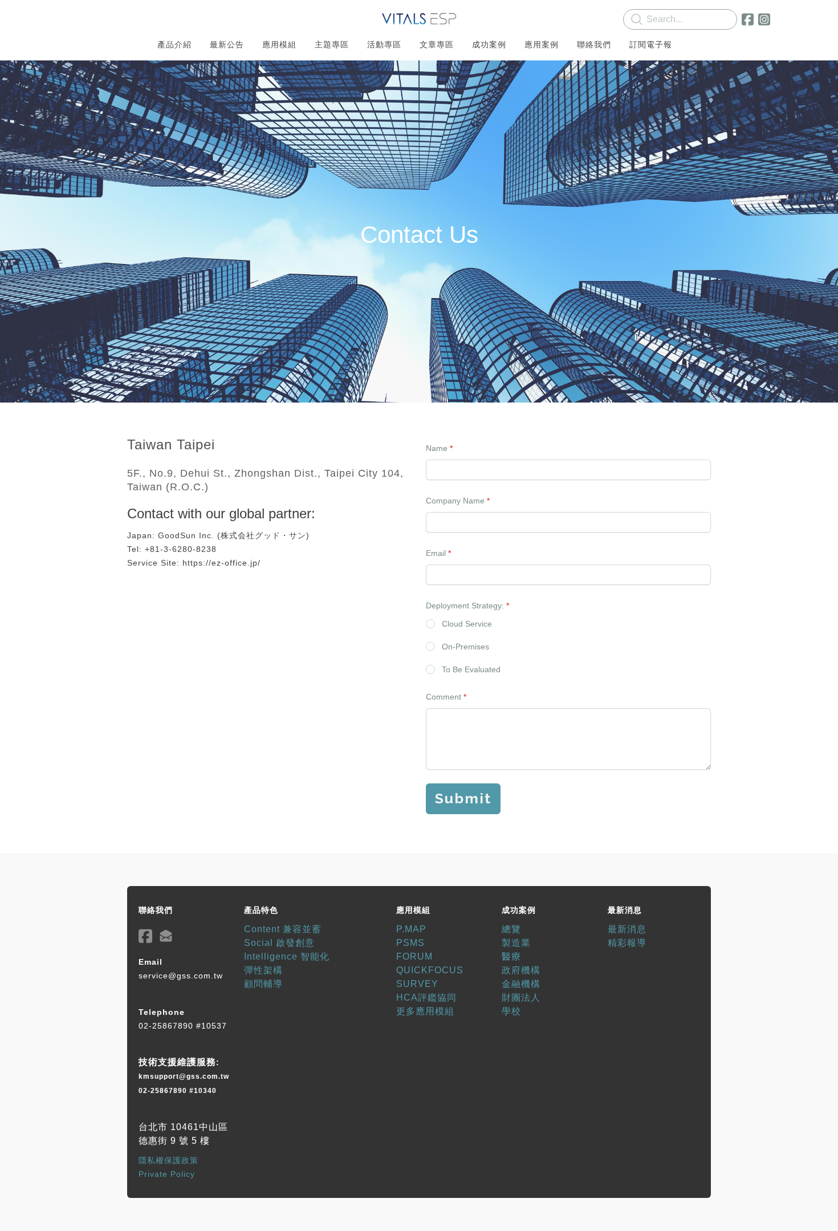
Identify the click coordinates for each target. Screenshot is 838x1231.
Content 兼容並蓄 (283, 929)
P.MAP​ (411, 929)
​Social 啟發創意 (279, 943)
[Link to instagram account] (764, 19)
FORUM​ (414, 956)
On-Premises (465, 646)
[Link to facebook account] (748, 19)
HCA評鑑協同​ (426, 997)
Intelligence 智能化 (286, 956)
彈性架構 (263, 970)
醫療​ (511, 956)
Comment (443, 696)
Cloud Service (467, 623)
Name (437, 448)
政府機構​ (521, 970)
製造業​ (516, 943)
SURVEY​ (417, 984)
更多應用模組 (425, 1011)
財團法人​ (521, 997)
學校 (511, 1011)
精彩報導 (627, 943)
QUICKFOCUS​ (429, 970)
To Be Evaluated (471, 669)
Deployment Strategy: (465, 605)
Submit (463, 798)
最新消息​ (627, 929)
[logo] (419, 19)
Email (436, 553)
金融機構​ (521, 984)
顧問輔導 (263, 984)
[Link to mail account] (166, 936)
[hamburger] (77, 18)
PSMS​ (410, 943)
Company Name (455, 500)
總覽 (511, 929)
